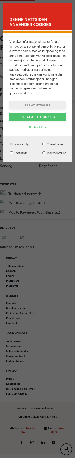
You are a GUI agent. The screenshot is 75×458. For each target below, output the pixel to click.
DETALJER (36, 127)
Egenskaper (54, 144)
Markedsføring (56, 153)
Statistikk (20, 153)
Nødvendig (21, 144)
